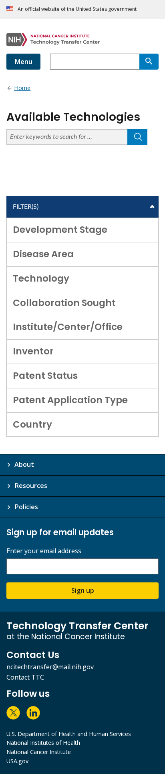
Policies (26, 506)
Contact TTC (25, 677)
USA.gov (17, 761)
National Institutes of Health (43, 742)
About (24, 464)
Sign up (82, 590)
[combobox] (94, 62)
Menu (23, 61)
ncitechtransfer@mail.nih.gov (50, 666)
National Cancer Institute (38, 752)
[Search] (149, 62)
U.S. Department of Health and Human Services (68, 734)
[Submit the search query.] (137, 137)
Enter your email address (43, 551)
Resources (30, 485)
